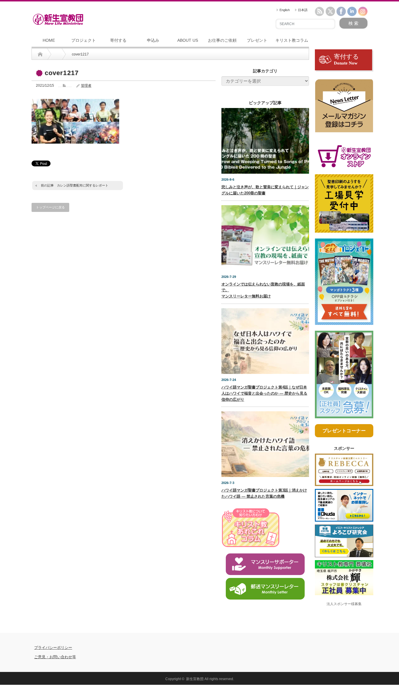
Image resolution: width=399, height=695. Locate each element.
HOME (49, 40)
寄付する (118, 40)
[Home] (40, 54)
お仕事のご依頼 (222, 40)
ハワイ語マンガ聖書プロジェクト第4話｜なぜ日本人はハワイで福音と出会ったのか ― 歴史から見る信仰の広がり (264, 393)
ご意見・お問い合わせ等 (55, 657)
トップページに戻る (50, 207)
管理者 (86, 85)
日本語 (302, 10)
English (284, 10)
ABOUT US (187, 40)
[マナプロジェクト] (344, 284)
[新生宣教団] (58, 19)
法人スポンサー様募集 (344, 604)
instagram (362, 11)
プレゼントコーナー (344, 430)
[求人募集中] (344, 377)
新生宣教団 (195, 679)
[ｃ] (344, 108)
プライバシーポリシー (53, 647)
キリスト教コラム (291, 40)
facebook (341, 11)
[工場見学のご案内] (344, 206)
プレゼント (257, 40)
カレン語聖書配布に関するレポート (82, 185)
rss (319, 11)
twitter (330, 11)
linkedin (352, 11)
